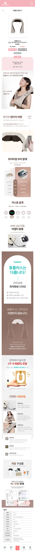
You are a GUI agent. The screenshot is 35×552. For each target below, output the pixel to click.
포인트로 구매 (22, 49)
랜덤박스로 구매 (13, 49)
